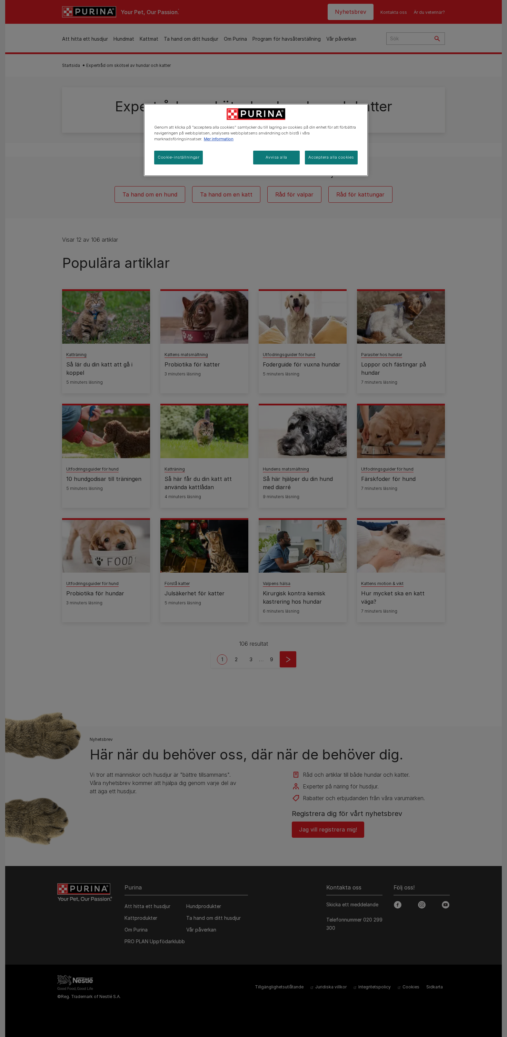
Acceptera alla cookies (331, 157)
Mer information (218, 139)
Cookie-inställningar (178, 157)
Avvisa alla (276, 157)
